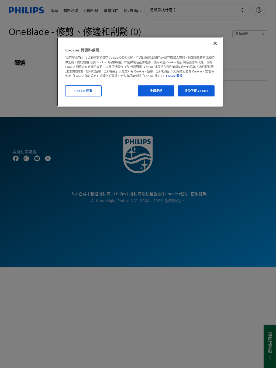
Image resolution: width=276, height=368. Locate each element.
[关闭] (215, 43)
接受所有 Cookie (196, 90)
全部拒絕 (156, 90)
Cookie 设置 (83, 90)
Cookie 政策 (174, 76)
